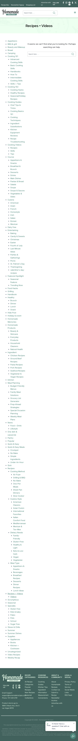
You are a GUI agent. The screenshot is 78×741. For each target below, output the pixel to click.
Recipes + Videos (15, 593)
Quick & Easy (13, 444)
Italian (12, 218)
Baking (13, 233)
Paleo (12, 615)
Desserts (14, 172)
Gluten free (15, 609)
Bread (10, 50)
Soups (13, 187)
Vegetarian (18, 560)
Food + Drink (16, 426)
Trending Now (16, 285)
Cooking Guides (15, 102)
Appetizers (12, 41)
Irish (12, 215)
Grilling (11, 291)
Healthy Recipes (17, 93)
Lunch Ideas (18, 590)
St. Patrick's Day (17, 264)
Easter (13, 242)
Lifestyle (14, 429)
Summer (11, 630)
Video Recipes (14, 655)
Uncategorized (14, 651)
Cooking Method (17, 471)
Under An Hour (17, 462)
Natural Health (16, 349)
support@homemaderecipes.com (14, 695)
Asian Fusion (18, 508)
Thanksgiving (16, 267)
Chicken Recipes (17, 355)
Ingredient (12, 352)
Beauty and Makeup (16, 47)
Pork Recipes (16, 368)
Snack (13, 309)
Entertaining (13, 230)
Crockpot (14, 450)
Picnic (13, 261)
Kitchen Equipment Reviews (15, 132)
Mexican (14, 224)
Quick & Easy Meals (16, 447)
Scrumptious (13, 600)
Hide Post (12, 313)
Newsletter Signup (17, 5)
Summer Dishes (15, 633)
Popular (11, 441)
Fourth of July (16, 245)
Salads (13, 184)
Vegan (16, 557)
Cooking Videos (14, 145)
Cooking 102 (13, 87)
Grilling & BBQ (19, 477)
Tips (12, 154)
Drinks (13, 175)
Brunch (13, 300)
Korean (13, 221)
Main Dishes (15, 178)
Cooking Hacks (17, 90)
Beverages (18, 572)
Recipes (13, 148)
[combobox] (37, 13)
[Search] (54, 13)
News (10, 422)
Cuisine (11, 200)
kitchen (11, 380)
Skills (12, 151)
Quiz (10, 465)
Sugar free (15, 624)
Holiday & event (14, 316)
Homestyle (15, 212)
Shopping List (30, 5)
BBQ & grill (12, 44)
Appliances (15, 639)
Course (11, 157)
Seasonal (12, 603)
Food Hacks (13, 288)
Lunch (13, 306)
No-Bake (17, 481)
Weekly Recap (14, 658)
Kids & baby (15, 612)
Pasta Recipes (16, 364)
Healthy (11, 297)
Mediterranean (19, 523)
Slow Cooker (18, 496)
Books (13, 642)
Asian (12, 206)
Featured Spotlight (16, 276)
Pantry (10, 438)
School (13, 621)
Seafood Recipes (17, 371)
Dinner (13, 303)
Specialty (12, 606)
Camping (11, 53)
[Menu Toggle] (75, 12)
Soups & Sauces (17, 190)
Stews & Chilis (14, 627)
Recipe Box (5, 5)
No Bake (14, 453)
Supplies (11, 636)
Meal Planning (14, 383)
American (14, 203)
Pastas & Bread (17, 181)
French (13, 209)
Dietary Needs (16, 532)
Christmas (14, 239)
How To (13, 74)
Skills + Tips (15, 84)
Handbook (12, 294)
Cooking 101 (13, 56)
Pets (12, 618)
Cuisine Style (16, 499)
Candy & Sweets (17, 236)
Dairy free (12, 227)
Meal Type (14, 563)
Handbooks (15, 71)
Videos (13, 597)
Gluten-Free (18, 542)
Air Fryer (17, 474)
